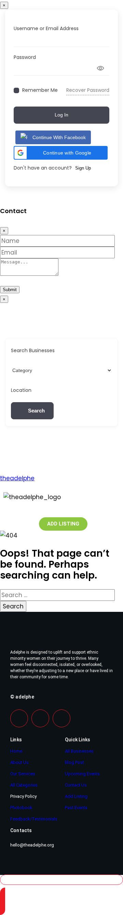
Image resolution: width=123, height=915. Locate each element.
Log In (61, 115)
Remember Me (40, 90)
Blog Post (74, 762)
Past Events (76, 807)
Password (25, 57)
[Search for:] (57, 595)
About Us (19, 762)
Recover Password (87, 90)
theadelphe (17, 478)
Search (36, 410)
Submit (10, 289)
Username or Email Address (46, 28)
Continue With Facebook (59, 137)
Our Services (22, 773)
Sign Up (83, 168)
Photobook (21, 807)
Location (21, 390)
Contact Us (76, 785)
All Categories (24, 785)
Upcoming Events (82, 773)
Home (16, 751)
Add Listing (76, 796)
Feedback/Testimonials (33, 818)
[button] (61, 153)
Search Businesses (33, 350)
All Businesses (79, 751)
